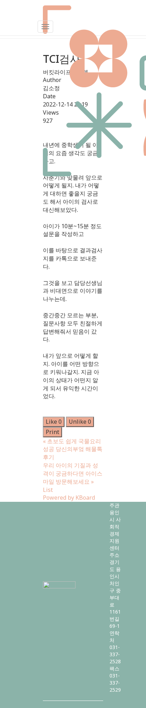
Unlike (80, 422)
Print (52, 432)
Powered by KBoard (69, 497)
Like (54, 422)
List (48, 490)
